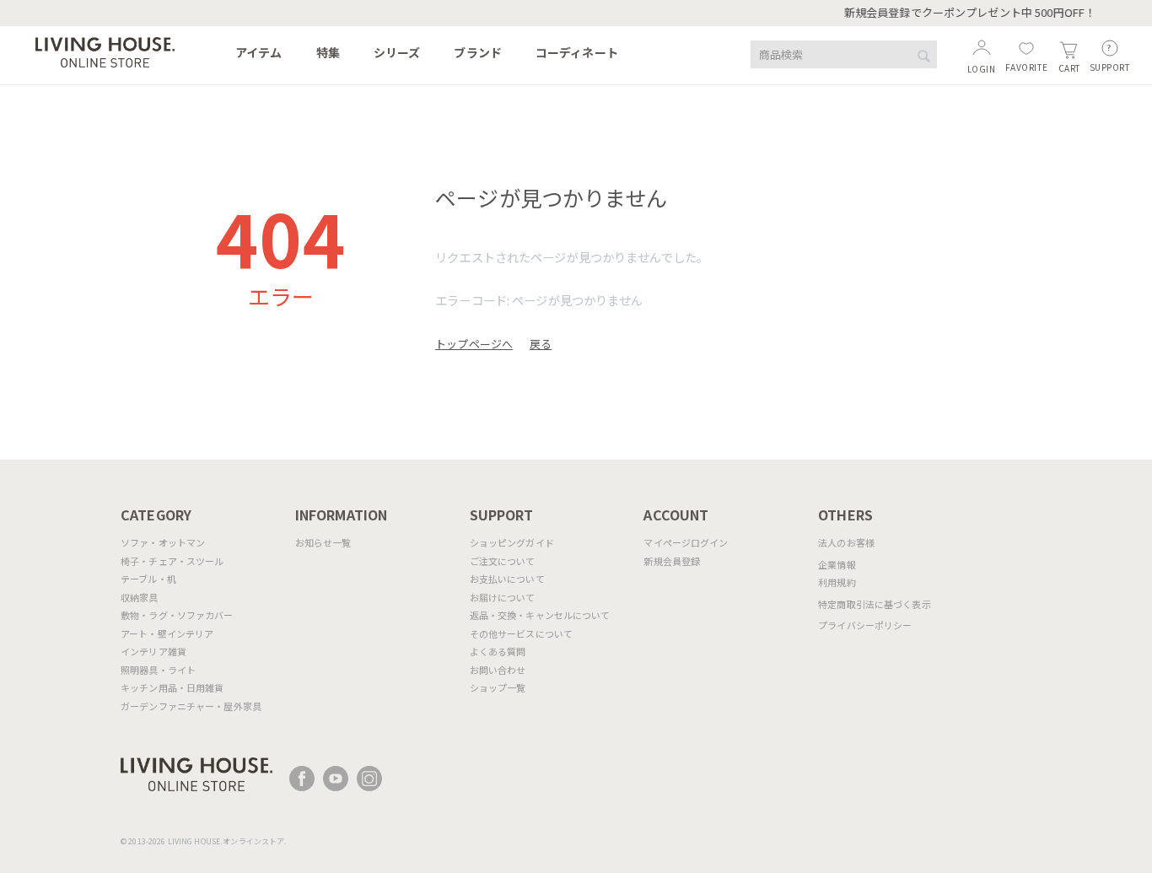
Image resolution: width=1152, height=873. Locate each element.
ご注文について (503, 561)
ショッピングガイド (512, 542)
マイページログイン (685, 542)
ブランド (478, 52)
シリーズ (397, 52)
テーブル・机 (148, 578)
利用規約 (837, 582)
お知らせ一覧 (323, 542)
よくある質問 (498, 651)
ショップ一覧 (498, 687)
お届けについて (503, 597)
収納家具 (140, 597)
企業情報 (837, 564)
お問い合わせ (498, 669)
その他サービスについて (521, 633)
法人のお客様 (846, 542)
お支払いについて (507, 578)
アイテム (259, 52)
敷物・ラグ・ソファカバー (177, 615)
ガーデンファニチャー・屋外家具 (191, 706)
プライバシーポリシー (865, 625)
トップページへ (474, 344)
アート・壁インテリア (167, 633)
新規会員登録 (671, 561)
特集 (328, 52)
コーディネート (577, 52)
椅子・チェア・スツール (172, 561)
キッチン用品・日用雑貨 (172, 687)
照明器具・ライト (158, 669)
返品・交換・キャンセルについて (540, 615)
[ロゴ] (105, 50)
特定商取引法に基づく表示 (874, 604)
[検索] (924, 56)
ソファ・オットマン (163, 542)
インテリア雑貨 (153, 651)
